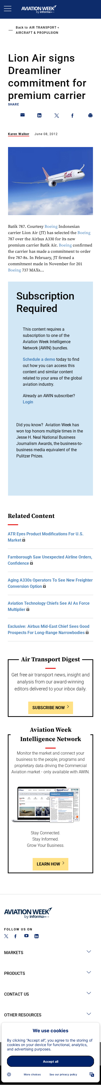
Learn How (48, 864)
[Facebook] (16, 936)
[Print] (90, 116)
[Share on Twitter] (56, 116)
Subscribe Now (48, 707)
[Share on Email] (22, 116)
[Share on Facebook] (73, 116)
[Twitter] (6, 936)
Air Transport (42, 27)
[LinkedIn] (36, 936)
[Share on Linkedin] (39, 116)
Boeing (51, 226)
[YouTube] (26, 936)
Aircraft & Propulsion (37, 33)
